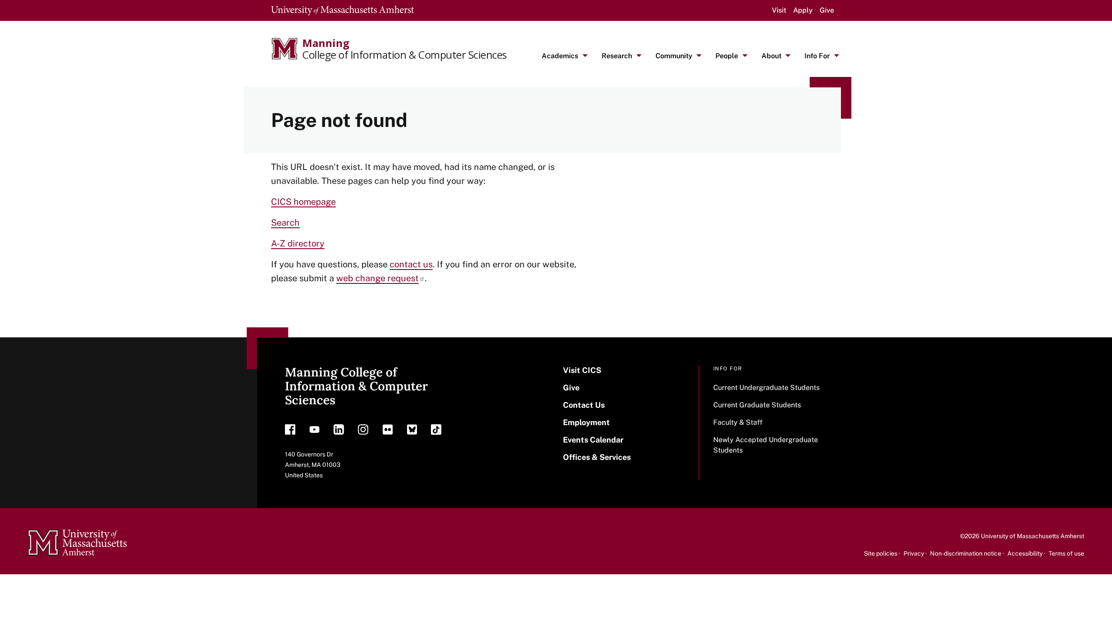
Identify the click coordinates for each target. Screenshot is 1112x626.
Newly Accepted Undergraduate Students (765, 445)
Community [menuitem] (673, 56)
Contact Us (584, 405)
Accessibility (1024, 553)
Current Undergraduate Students (766, 387)
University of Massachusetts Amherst (1032, 536)
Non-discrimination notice (965, 553)
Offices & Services (597, 457)
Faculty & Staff (737, 422)
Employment (586, 422)
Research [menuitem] (617, 56)
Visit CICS (582, 370)
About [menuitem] (771, 56)
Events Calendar (593, 439)
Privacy (914, 553)
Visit (779, 10)
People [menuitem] (726, 56)
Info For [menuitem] (817, 56)
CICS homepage (303, 201)
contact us (411, 264)
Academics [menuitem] (560, 56)
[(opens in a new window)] (290, 431)
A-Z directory (297, 243)
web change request (377, 278)
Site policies (880, 553)
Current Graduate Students (757, 405)
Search (285, 222)
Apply (803, 10)
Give (827, 10)
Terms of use (1066, 553)
